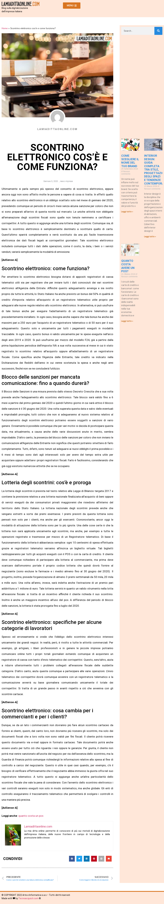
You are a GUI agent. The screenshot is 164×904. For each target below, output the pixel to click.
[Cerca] (158, 31)
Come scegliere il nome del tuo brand (130, 161)
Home (5, 28)
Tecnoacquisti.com (28, 898)
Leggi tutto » (127, 212)
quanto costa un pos (30, 815)
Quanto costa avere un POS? (128, 266)
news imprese (66, 181)
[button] (72, 859)
